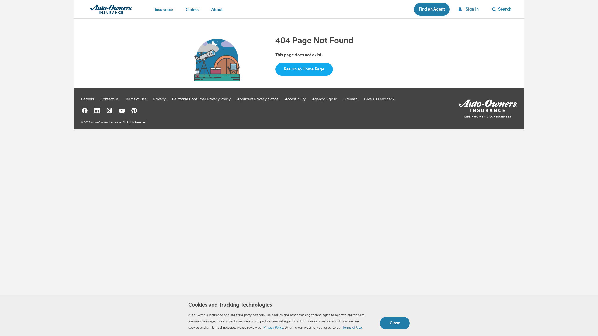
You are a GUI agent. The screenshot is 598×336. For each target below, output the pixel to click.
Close (395, 323)
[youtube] (122, 110)
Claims (192, 10)
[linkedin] (97, 110)
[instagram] (109, 110)
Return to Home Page (304, 69)
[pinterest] (134, 110)
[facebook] (85, 110)
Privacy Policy (273, 327)
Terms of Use (352, 327)
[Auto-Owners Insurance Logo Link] (111, 9)
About (217, 10)
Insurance (164, 10)
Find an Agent (432, 9)
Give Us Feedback (379, 99)
